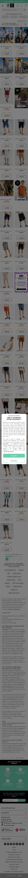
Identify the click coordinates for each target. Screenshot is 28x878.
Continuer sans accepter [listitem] (14, 415)
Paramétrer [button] (5, 443)
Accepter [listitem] (14, 456)
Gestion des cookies (8, 451)
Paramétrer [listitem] (14, 461)
